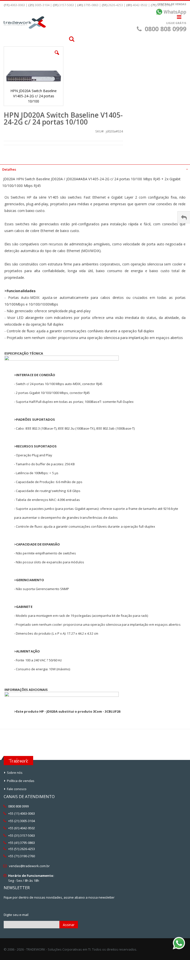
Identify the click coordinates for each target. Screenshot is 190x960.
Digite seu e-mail (16, 914)
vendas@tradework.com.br (29, 866)
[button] (57, 56)
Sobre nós (15, 772)
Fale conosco (16, 789)
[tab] (95, 167)
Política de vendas (20, 780)
